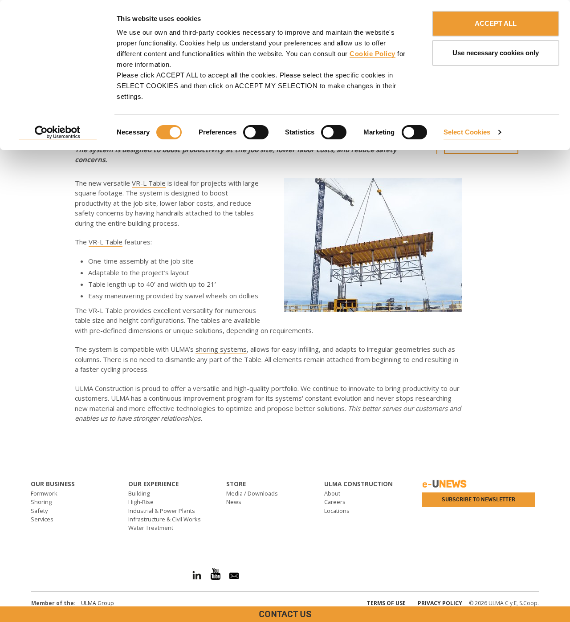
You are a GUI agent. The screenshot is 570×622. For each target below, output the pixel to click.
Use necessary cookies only (495, 53)
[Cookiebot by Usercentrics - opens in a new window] (58, 132)
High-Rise (141, 502)
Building (139, 493)
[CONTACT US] (6, 450)
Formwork (44, 493)
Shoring (41, 502)
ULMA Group (97, 603)
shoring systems (221, 349)
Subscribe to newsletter (478, 499)
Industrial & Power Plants (161, 511)
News (233, 502)
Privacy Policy (440, 603)
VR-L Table (149, 183)
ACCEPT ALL (496, 23)
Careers (335, 502)
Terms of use (386, 603)
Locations (337, 511)
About (332, 493)
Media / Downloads (252, 493)
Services (42, 519)
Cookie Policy (372, 53)
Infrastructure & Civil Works (164, 519)
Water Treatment (150, 528)
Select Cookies (467, 132)
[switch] (256, 132)
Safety (39, 511)
